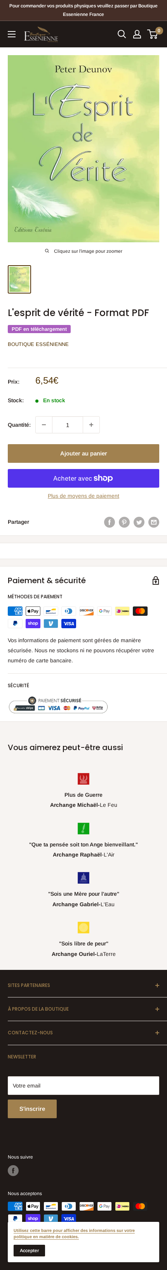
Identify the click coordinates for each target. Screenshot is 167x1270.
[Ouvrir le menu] (12, 34)
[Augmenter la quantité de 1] (91, 425)
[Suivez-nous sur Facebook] (13, 1170)
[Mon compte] (137, 34)
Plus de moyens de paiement (83, 496)
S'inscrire (32, 1108)
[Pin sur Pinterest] (124, 521)
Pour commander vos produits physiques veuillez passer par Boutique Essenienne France (83, 10)
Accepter (29, 1250)
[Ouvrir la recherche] (122, 34)
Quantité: (19, 425)
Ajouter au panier (83, 453)
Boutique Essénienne (38, 344)
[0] (153, 34)
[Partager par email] (153, 521)
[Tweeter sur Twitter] (139, 521)
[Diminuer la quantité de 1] (44, 425)
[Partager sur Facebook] (109, 521)
